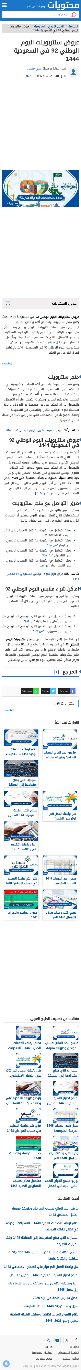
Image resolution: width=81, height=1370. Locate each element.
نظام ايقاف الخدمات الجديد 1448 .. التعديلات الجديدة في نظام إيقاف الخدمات (42, 1226)
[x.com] (67, 1340)
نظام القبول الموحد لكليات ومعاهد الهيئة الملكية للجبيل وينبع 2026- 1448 (44, 1317)
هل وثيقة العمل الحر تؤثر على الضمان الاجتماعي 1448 (41, 1267)
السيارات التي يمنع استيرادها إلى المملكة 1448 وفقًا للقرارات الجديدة (42, 1241)
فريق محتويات (44, 1358)
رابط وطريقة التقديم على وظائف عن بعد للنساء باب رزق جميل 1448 (43, 1286)
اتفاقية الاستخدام (68, 1352)
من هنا (42, 493)
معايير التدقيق (70, 1358)
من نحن (47, 1346)
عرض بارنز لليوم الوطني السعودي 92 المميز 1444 (43, 576)
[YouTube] (57, 1340)
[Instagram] (48, 1340)
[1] (34, 493)
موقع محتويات (45, 342)
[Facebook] (76, 1340)
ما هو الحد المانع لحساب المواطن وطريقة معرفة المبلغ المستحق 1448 (45, 1211)
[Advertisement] (40, 125)
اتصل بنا (74, 1346)
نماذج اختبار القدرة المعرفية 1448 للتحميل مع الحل (44, 1275)
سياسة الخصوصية (41, 1352)
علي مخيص (34, 68)
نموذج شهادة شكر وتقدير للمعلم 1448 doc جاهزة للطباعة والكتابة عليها (43, 1255)
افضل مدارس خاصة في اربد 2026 (55, 1298)
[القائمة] (4, 5)
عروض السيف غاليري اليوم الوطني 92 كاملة (34, 430)
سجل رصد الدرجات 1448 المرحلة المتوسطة (49, 1306)
